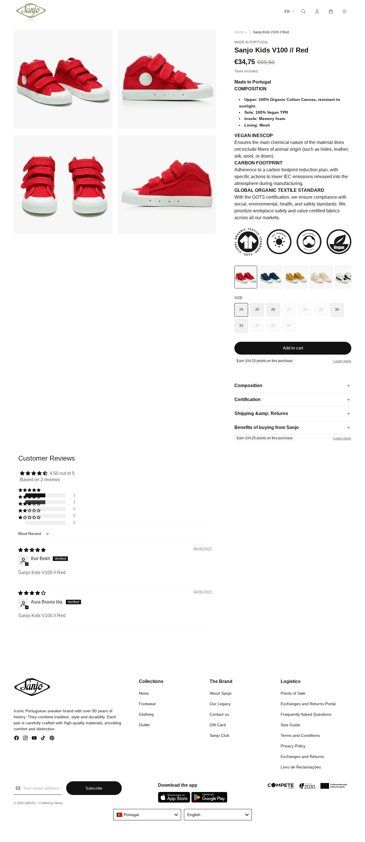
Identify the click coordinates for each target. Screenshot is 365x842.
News (144, 693)
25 (257, 310)
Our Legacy (220, 703)
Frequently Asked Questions (306, 714)
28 (307, 312)
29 (323, 312)
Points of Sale (293, 693)
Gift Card (218, 724)
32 (259, 328)
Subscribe (94, 788)
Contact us (219, 714)
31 (241, 326)
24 (241, 310)
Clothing (146, 714)
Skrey (58, 803)
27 (291, 312)
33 (275, 328)
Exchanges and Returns (302, 756)
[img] (32, 550)
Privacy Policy (293, 745)
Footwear (147, 703)
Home (239, 32)
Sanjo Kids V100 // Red (271, 32)
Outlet (144, 724)
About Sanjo (221, 693)
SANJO (30, 803)
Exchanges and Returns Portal (308, 703)
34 (291, 328)
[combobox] (147, 814)
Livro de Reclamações (301, 766)
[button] (303, 11)
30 (337, 310)
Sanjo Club (219, 735)
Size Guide (290, 724)
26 (273, 310)
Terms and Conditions (300, 735)
